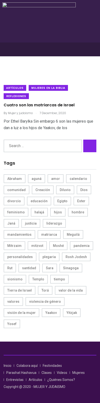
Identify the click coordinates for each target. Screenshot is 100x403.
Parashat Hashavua (21, 373)
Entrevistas (15, 380)
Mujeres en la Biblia (48, 88)
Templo (38, 279)
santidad (29, 268)
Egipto (62, 201)
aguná (37, 179)
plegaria (49, 257)
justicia (31, 223)
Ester (81, 201)
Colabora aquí (27, 366)
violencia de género (45, 301)
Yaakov (51, 313)
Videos (62, 373)
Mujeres (78, 373)
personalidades (20, 257)
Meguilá (73, 234)
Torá (45, 290)
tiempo (59, 279)
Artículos (15, 88)
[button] (50, 49)
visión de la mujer (21, 313)
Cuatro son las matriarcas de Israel (39, 105)
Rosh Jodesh (76, 257)
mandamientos (19, 234)
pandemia (82, 246)
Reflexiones (16, 96)
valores (13, 301)
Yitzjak (72, 313)
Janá (11, 223)
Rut (9, 268)
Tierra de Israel (19, 290)
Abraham (14, 179)
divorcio (14, 201)
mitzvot (37, 246)
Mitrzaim (14, 246)
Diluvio (65, 190)
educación (39, 201)
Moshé (58, 246)
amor (55, 179)
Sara (49, 268)
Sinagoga (71, 268)
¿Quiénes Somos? (61, 380)
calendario (78, 179)
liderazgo (54, 223)
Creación (42, 190)
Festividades (52, 366)
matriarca (49, 234)
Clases (47, 373)
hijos (58, 212)
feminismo (16, 212)
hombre (78, 212)
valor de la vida (70, 290)
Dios (84, 190)
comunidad (16, 190)
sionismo (15, 279)
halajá (39, 212)
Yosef (12, 324)
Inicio (7, 366)
